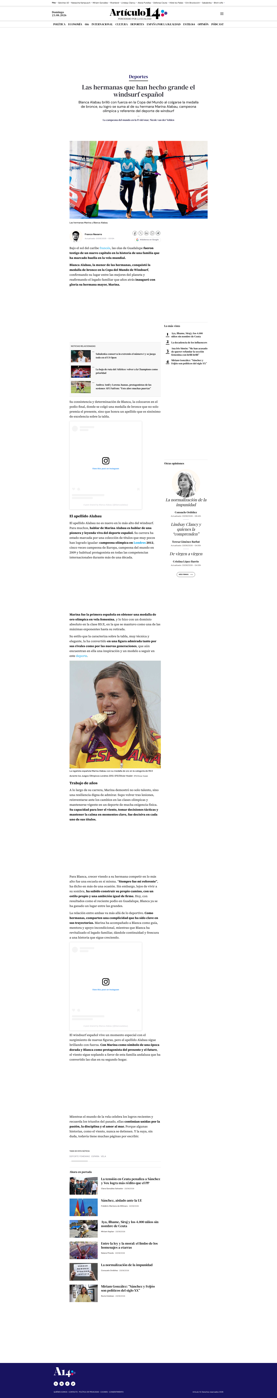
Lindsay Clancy (128, 3)
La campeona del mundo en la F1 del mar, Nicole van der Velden (138, 120)
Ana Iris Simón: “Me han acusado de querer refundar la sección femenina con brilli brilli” (189, 351)
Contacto (73, 1392)
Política (59, 24)
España (95, 1156)
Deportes (137, 24)
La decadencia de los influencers (189, 342)
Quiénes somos (60, 1392)
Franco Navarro (93, 234)
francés (105, 248)
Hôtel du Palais (176, 3)
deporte (81, 656)
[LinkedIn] (146, 233)
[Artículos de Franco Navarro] (76, 236)
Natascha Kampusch (80, 3)
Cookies (104, 1392)
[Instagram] (61, 1384)
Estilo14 (189, 24)
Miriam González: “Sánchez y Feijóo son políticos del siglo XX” (189, 362)
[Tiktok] (73, 1384)
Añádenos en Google (149, 240)
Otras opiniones (174, 463)
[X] (141, 233)
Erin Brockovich (192, 3)
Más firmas (183, 575)
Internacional (102, 24)
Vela (103, 1156)
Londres (140, 543)
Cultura (122, 24)
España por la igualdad (164, 24)
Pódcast (217, 24)
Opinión (203, 24)
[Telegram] (158, 233)
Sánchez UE (63, 3)
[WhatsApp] (152, 233)
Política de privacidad (89, 1392)
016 (87, 24)
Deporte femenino (80, 1156)
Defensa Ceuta (160, 3)
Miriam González (100, 3)
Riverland (114, 3)
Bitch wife (218, 3)
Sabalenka (207, 3)
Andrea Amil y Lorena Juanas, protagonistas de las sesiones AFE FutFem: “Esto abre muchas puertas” (123, 386)
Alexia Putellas (144, 3)
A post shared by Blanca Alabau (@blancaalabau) (105, 505)
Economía (75, 24)
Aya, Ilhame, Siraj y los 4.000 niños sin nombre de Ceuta (187, 335)
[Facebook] (135, 233)
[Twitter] (56, 1384)
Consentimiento (116, 1392)
